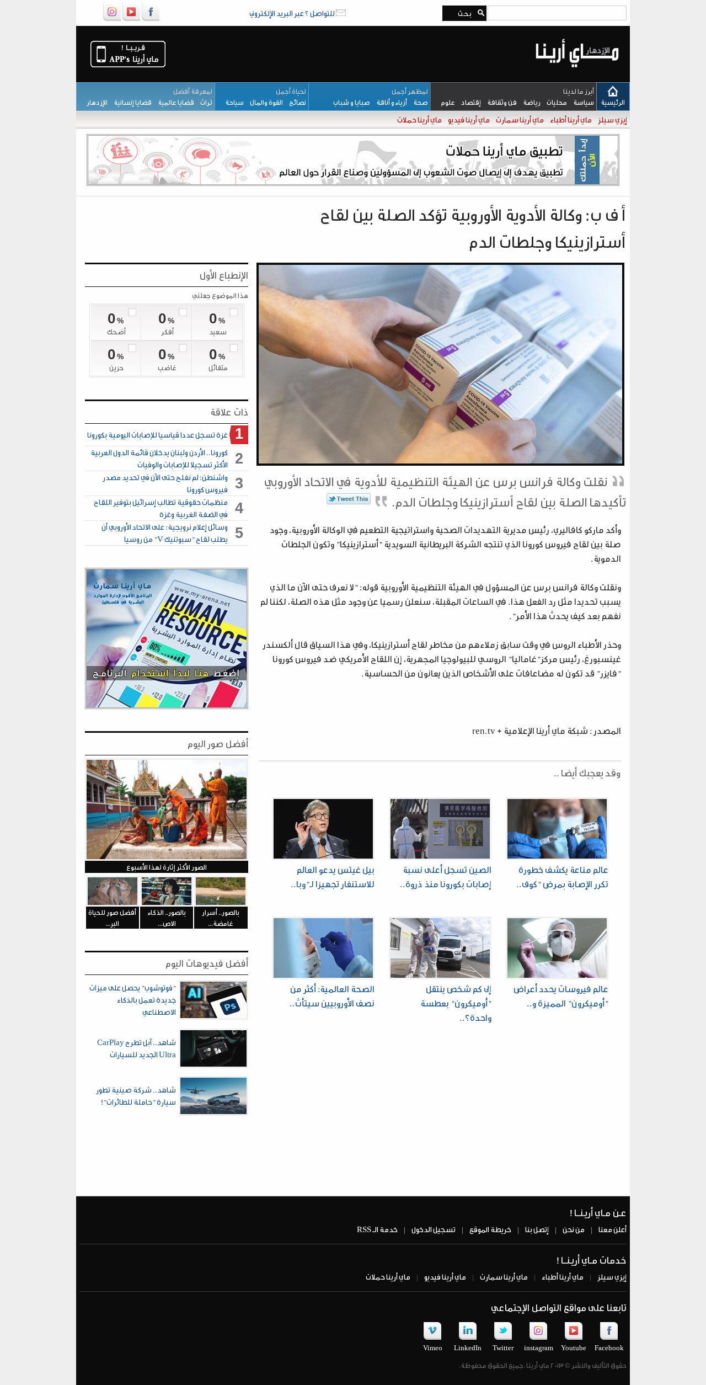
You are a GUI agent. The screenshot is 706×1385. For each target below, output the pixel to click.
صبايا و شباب (349, 102)
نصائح (294, 102)
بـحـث (463, 13)
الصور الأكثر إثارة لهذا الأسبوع (166, 867)
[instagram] (112, 19)
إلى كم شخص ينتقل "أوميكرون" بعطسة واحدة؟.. (455, 1003)
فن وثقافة (499, 102)
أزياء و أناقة (388, 102)
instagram (538, 1347)
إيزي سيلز (612, 119)
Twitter (503, 1347)
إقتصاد (468, 102)
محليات (554, 102)
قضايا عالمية (173, 102)
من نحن (573, 1229)
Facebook (609, 1347)
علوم (445, 102)
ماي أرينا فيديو (468, 119)
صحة (417, 102)
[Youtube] (131, 19)
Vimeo (432, 1347)
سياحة (232, 102)
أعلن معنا (612, 1229)
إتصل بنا (536, 1229)
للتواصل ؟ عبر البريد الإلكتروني (292, 13)
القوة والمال (263, 102)
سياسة (580, 102)
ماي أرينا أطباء (570, 119)
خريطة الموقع (489, 1229)
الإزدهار (95, 102)
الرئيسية (613, 102)
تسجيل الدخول (433, 1229)
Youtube (573, 1347)
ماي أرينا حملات (419, 119)
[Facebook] (150, 19)
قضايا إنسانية (130, 102)
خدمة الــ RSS (377, 1229)
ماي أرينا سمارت (519, 119)
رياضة (529, 102)
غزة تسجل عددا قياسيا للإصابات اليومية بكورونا (157, 434)
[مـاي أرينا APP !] (127, 66)
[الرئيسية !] (577, 75)
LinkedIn (468, 1347)
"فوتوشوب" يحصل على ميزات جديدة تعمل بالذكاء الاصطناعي (132, 999)
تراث (203, 102)
